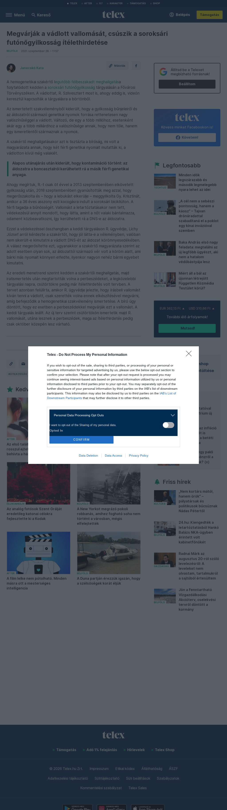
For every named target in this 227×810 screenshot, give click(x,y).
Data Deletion (88, 455)
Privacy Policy (138, 455)
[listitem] (111, 415)
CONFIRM (81, 439)
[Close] (190, 355)
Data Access (113, 455)
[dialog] (113, 405)
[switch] (168, 425)
